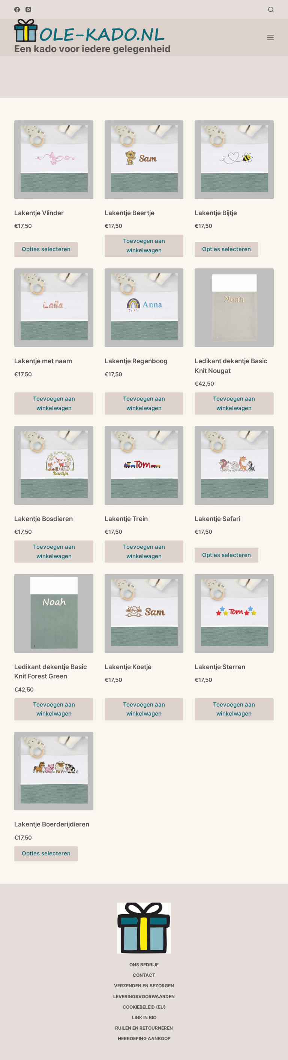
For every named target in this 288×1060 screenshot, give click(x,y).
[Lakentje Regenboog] (144, 307)
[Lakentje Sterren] (234, 613)
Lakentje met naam (43, 361)
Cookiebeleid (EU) (144, 1007)
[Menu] (270, 37)
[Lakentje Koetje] (144, 613)
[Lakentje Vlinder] (53, 159)
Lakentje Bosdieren (43, 519)
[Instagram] (28, 9)
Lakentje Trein (126, 519)
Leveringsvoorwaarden (144, 996)
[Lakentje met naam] (53, 307)
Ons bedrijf (144, 964)
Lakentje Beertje (129, 213)
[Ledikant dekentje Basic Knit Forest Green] (53, 613)
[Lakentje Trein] (144, 465)
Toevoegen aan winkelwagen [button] (54, 709)
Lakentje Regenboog (136, 361)
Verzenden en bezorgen (144, 985)
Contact (144, 975)
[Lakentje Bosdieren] (53, 465)
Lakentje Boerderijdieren (51, 824)
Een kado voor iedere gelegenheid (92, 48)
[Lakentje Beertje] (144, 159)
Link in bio (144, 1017)
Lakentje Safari (217, 519)
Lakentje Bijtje (216, 213)
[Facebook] (17, 9)
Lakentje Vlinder (39, 213)
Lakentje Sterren (220, 667)
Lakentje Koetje (128, 667)
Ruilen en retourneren (144, 1028)
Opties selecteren (46, 249)
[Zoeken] (271, 9)
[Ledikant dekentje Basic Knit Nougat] (234, 307)
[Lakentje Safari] (234, 465)
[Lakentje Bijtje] (234, 159)
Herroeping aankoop (144, 1038)
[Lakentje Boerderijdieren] (53, 771)
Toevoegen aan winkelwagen (144, 245)
